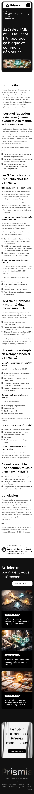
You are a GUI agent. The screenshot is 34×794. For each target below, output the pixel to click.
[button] (28, 5)
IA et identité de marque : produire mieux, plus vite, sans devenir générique (15, 702)
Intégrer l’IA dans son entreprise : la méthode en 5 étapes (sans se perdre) (17, 621)
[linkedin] (17, 781)
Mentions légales (4, 785)
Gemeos (29, 789)
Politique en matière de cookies (22, 786)
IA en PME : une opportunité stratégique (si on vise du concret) (17, 662)
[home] (12, 5)
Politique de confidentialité (13, 785)
